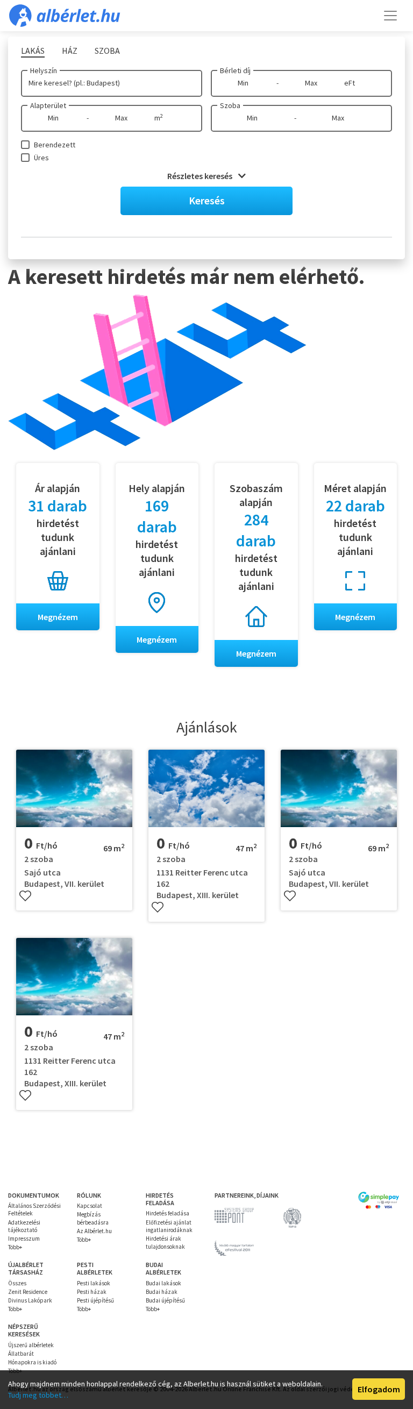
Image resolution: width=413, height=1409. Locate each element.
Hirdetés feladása (167, 1213)
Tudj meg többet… (38, 1395)
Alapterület (48, 105)
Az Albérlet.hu (94, 1231)
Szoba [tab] (107, 50)
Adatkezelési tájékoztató (24, 1226)
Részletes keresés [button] (200, 175)
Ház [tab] (69, 50)
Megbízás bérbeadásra (93, 1218)
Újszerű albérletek (31, 1345)
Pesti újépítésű (95, 1300)
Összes (17, 1283)
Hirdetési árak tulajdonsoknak (165, 1242)
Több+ (15, 1247)
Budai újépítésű (165, 1300)
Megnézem (58, 616)
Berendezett (54, 145)
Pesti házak (91, 1292)
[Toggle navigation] (390, 15)
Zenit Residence (27, 1292)
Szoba (230, 105)
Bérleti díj (235, 70)
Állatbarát (21, 1353)
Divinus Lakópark (30, 1300)
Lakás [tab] (33, 50)
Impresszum (24, 1238)
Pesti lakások (93, 1283)
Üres (41, 157)
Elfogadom (379, 1389)
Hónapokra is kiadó (32, 1362)
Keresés (207, 200)
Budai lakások (163, 1283)
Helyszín (43, 70)
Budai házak (161, 1292)
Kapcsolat (89, 1205)
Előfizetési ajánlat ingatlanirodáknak (169, 1226)
